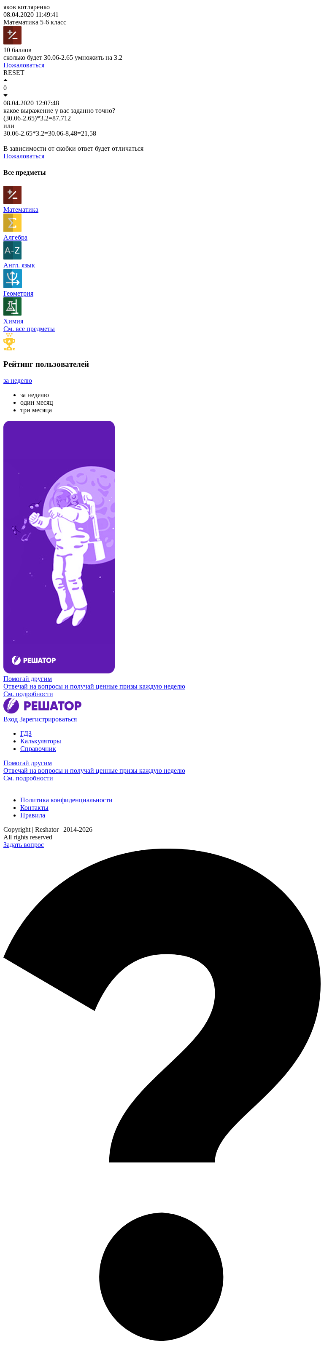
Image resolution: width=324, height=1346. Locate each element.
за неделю (17, 380)
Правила (32, 815)
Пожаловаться (23, 65)
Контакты (34, 807)
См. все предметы (29, 328)
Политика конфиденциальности (66, 800)
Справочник (38, 748)
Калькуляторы (40, 741)
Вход (10, 719)
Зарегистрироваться (48, 719)
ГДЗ (26, 733)
